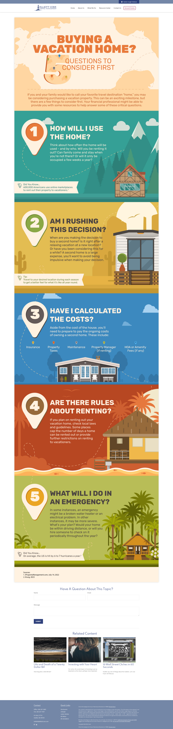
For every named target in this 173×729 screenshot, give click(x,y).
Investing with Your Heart (82, 664)
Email (89, 593)
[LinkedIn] (36, 725)
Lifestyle (63, 712)
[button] (72, 8)
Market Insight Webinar (130, 2)
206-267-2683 (42, 709)
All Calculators (65, 719)
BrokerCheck (112, 706)
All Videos (63, 716)
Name (36, 593)
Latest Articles (65, 714)
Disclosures (64, 709)
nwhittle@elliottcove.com (41, 721)
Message (37, 605)
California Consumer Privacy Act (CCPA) (127, 720)
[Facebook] (34, 725)
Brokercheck (112, 727)
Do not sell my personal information (121, 721)
